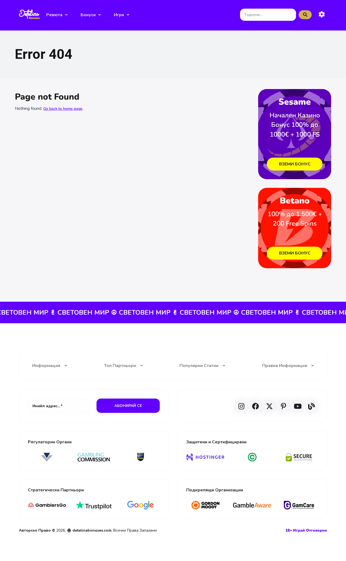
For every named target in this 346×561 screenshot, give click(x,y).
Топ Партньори (120, 366)
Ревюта (54, 15)
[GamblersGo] (47, 505)
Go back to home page (62, 108)
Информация (46, 366)
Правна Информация (284, 366)
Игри (119, 15)
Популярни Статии (198, 366)
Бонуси (88, 15)
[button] (57, 15)
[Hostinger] (205, 457)
